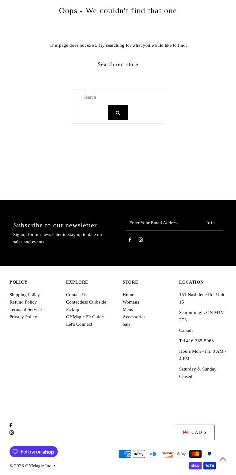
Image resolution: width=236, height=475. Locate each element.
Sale (127, 324)
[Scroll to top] (223, 459)
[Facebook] (130, 241)
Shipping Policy (25, 294)
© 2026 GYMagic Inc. (32, 465)
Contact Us (76, 294)
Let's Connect (79, 324)
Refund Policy (23, 302)
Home (128, 294)
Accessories (134, 316)
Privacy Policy (23, 316)
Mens (128, 309)
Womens (131, 302)
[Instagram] (141, 241)
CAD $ (198, 432)
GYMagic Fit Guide (85, 316)
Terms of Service (26, 309)
